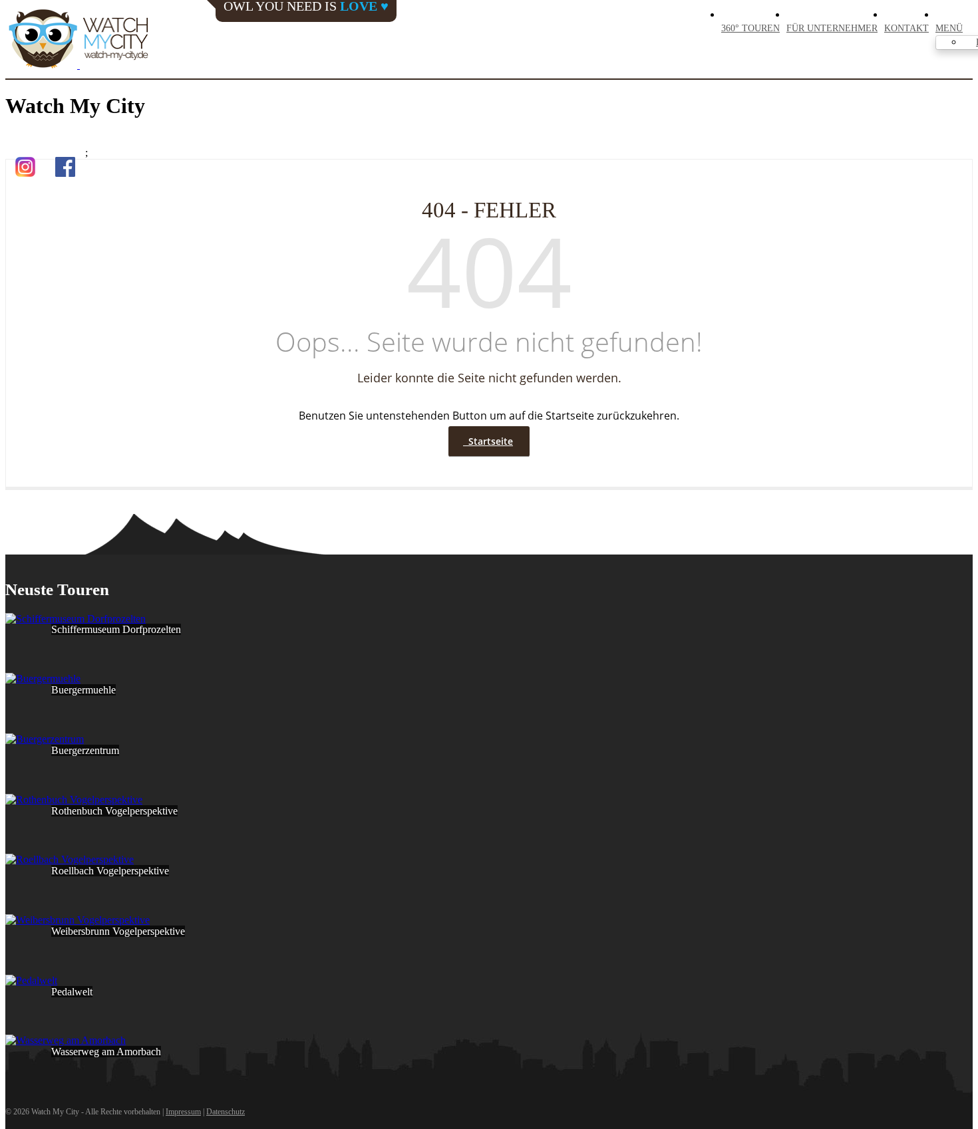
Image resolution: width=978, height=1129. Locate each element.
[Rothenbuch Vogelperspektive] (73, 799)
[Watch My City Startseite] (78, 40)
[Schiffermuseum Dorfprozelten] (75, 618)
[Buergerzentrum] (44, 739)
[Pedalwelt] (31, 980)
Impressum (183, 1111)
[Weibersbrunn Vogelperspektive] (77, 920)
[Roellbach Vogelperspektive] (69, 859)
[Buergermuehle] (43, 678)
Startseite (488, 441)
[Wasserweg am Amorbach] (65, 1040)
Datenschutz (225, 1111)
